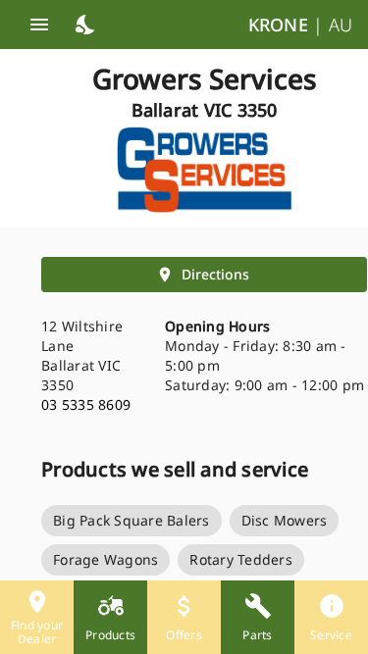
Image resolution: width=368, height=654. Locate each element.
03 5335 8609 (86, 404)
